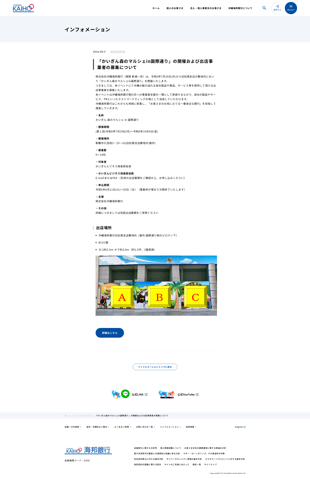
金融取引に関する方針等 (145, 448)
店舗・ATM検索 (72, 426)
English (240, 426)
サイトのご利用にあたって (176, 464)
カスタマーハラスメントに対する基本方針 (225, 458)
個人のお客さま (174, 8)
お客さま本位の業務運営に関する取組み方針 (205, 448)
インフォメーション (83, 415)
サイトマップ (210, 464)
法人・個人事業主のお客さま (206, 8)
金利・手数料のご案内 (96, 426)
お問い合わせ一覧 (144, 426)
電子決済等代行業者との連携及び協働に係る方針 (157, 453)
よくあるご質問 (121, 426)
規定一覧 (197, 464)
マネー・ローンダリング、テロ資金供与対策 (204, 453)
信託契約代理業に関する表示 (147, 464)
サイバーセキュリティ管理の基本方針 (184, 458)
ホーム (156, 8)
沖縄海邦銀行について (240, 8)
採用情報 (190, 426)
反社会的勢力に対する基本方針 (148, 458)
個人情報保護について (170, 448)
